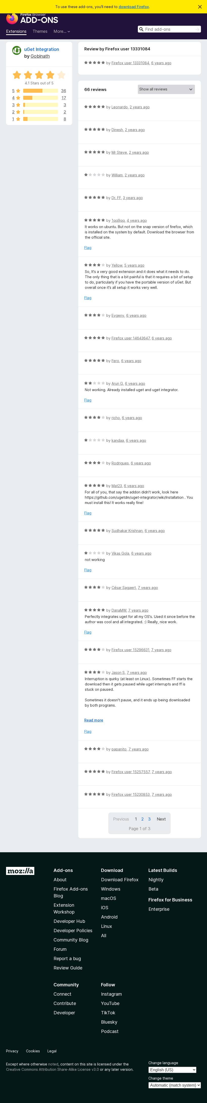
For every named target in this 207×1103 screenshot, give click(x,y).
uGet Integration (41, 49)
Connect (62, 994)
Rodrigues (120, 463)
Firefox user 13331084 (130, 63)
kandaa (118, 440)
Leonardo (120, 107)
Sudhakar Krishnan (127, 530)
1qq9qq (118, 220)
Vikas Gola (120, 553)
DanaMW (119, 610)
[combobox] (169, 29)
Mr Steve (119, 152)
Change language (163, 1063)
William (117, 175)
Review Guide (68, 967)
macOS (108, 898)
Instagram (111, 994)
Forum (60, 949)
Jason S (118, 672)
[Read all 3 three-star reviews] (40, 105)
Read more (93, 720)
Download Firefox (120, 879)
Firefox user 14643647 (131, 338)
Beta (153, 889)
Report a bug (67, 958)
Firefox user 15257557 (131, 772)
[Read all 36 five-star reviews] (40, 91)
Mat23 (117, 486)
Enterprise (158, 909)
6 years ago (161, 63)
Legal (52, 1051)
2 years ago (140, 107)
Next (161, 819)
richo (116, 418)
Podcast (110, 1031)
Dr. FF (116, 198)
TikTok (108, 1012)
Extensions (16, 31)
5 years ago (134, 265)
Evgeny (118, 315)
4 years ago (137, 220)
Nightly (156, 879)
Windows (110, 889)
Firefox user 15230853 (131, 794)
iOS (104, 907)
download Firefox (134, 7)
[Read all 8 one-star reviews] (40, 119)
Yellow (117, 265)
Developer (64, 1012)
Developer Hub (69, 921)
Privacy (12, 1051)
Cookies (33, 1051)
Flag (87, 247)
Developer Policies (73, 930)
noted (53, 1064)
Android (109, 917)
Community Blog (71, 939)
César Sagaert (124, 587)
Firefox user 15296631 (130, 650)
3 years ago (133, 198)
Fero (115, 361)
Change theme (160, 1078)
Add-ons (63, 870)
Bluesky (109, 1022)
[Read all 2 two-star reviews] (40, 112)
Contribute (65, 1003)
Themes (40, 31)
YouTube (110, 1003)
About (60, 879)
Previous (121, 819)
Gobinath (40, 56)
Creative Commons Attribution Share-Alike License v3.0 (52, 1069)
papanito (119, 749)
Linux (106, 926)
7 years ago (148, 587)
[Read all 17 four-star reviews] (40, 98)
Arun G (117, 383)
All (103, 935)
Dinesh (117, 130)
